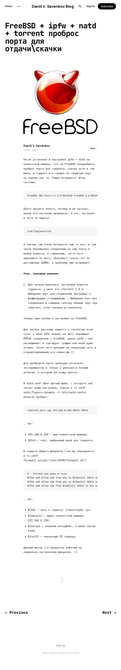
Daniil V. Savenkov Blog (53, 6)
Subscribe (107, 6)
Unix (92, 148)
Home (8, 6)
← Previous (16, 612)
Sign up (60, 645)
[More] (18, 6)
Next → (109, 612)
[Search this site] (80, 6)
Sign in (90, 6)
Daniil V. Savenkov (36, 146)
